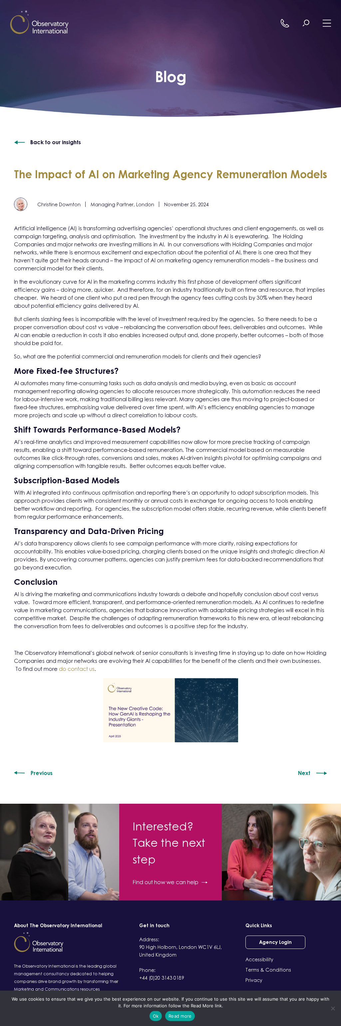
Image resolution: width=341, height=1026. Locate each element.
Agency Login (275, 942)
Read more (180, 1016)
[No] (332, 1008)
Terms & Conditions (268, 970)
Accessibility (259, 959)
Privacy (253, 980)
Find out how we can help (165, 882)
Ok (156, 1016)
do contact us (77, 669)
